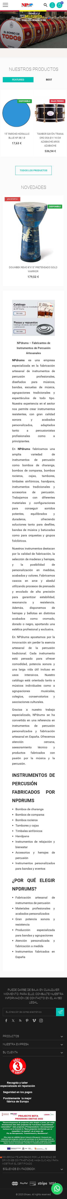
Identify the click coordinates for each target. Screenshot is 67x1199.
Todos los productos (33, 170)
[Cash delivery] (42, 1183)
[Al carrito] (12, 93)
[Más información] (20, 93)
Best (49, 79)
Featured (18, 79)
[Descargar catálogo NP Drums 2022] (33, 309)
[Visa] (52, 1183)
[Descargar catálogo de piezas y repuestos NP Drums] (33, 327)
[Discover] (32, 1183)
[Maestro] (15, 1183)
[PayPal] (24, 1183)
